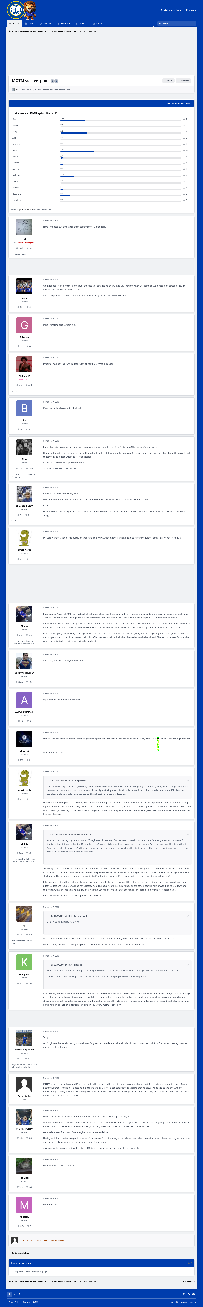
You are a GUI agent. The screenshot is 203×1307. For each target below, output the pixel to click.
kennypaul (24, 974)
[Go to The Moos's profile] (24, 1166)
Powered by (182, 1302)
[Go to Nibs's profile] (24, 447)
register (30, 209)
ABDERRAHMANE (24, 711)
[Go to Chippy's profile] (24, 614)
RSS (36, 1302)
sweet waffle (24, 549)
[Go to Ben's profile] (24, 408)
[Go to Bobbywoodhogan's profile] (24, 661)
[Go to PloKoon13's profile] (24, 364)
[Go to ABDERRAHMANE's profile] (24, 700)
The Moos (24, 1177)
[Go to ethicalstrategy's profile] (24, 1117)
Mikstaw (24, 1216)
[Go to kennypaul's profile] (24, 962)
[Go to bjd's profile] (24, 914)
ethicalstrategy (24, 1128)
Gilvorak (24, 337)
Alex (24, 298)
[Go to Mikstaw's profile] (24, 1205)
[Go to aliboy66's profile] (24, 739)
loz (17, 89)
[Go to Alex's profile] (24, 286)
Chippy (24, 626)
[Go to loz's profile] (13, 89)
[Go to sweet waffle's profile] (24, 538)
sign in (20, 209)
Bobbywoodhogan (24, 672)
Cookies (26, 1302)
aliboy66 (24, 751)
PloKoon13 (24, 376)
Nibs (24, 459)
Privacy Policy (14, 1302)
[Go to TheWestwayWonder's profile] (24, 1038)
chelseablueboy (24, 506)
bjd (24, 925)
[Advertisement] (101, 54)
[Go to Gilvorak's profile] (24, 325)
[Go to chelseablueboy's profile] (24, 494)
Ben (24, 420)
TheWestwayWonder (24, 1049)
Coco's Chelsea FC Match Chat (56, 89)
